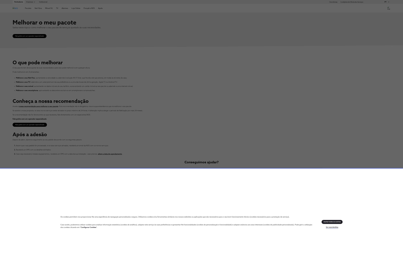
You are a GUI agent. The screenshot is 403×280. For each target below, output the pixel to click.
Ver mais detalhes (332, 227)
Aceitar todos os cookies (332, 222)
